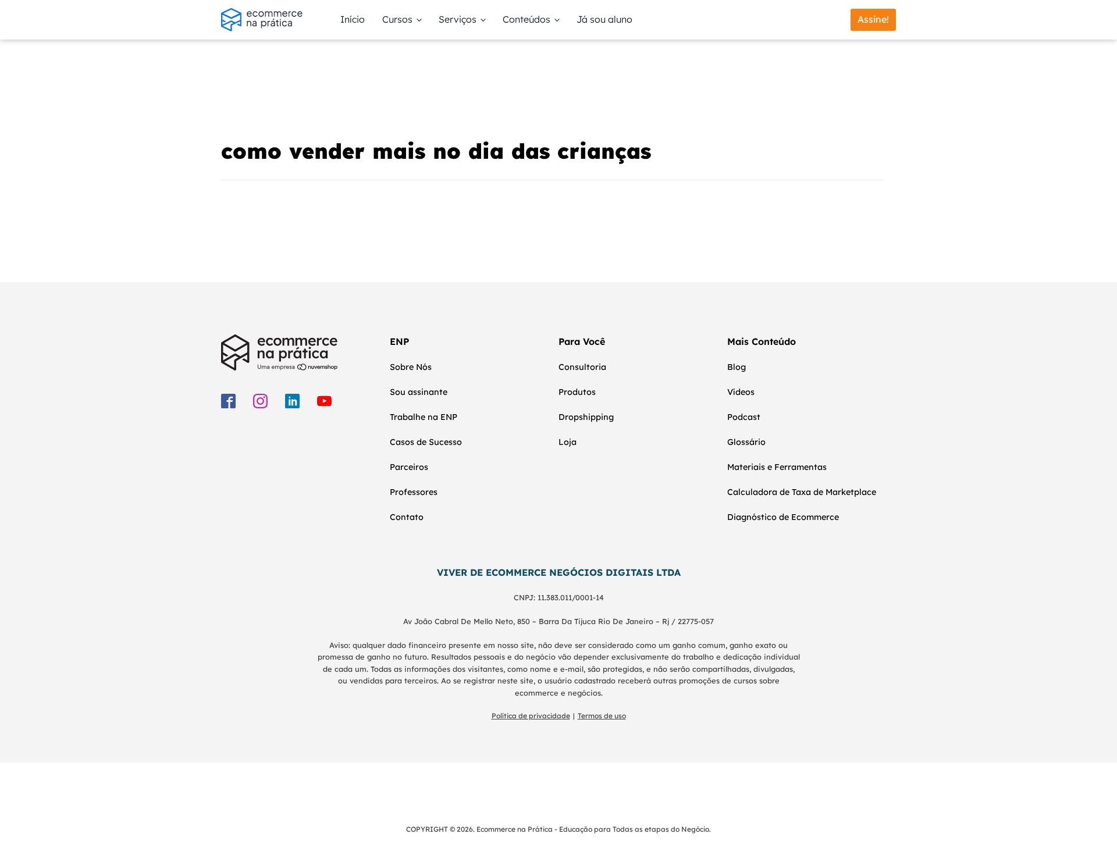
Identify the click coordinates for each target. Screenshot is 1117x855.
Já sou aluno (604, 19)
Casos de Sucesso (426, 442)
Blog (736, 367)
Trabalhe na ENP (423, 417)
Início (352, 19)
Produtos (577, 392)
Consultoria (582, 367)
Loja (567, 442)
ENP (399, 341)
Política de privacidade (531, 715)
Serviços (457, 19)
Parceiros (409, 467)
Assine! (873, 19)
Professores (413, 492)
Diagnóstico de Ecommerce (783, 517)
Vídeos (741, 392)
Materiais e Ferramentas (777, 467)
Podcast (743, 417)
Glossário (746, 442)
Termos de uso (602, 715)
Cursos (397, 19)
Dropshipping (586, 417)
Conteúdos (526, 19)
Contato (407, 517)
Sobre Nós (411, 367)
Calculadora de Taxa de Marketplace (801, 492)
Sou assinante (418, 392)
